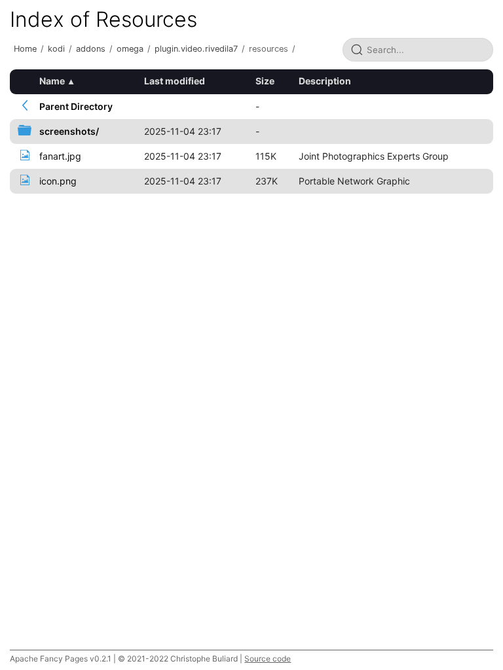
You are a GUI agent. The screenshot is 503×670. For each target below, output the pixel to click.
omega (130, 49)
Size (264, 80)
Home (25, 49)
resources (268, 49)
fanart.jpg (60, 156)
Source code (267, 658)
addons (90, 49)
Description (325, 80)
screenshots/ (69, 131)
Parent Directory (76, 106)
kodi (56, 49)
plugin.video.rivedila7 (196, 49)
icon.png (58, 180)
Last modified (174, 80)
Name (52, 80)
